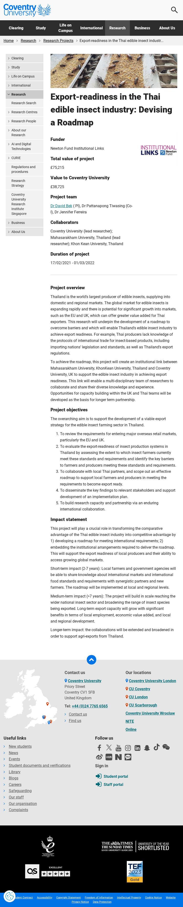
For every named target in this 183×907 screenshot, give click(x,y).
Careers (15, 784)
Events (14, 759)
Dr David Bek (61, 206)
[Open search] (174, 10)
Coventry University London (152, 681)
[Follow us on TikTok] (156, 747)
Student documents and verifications (40, 765)
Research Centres (24, 112)
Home (9, 40)
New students (20, 746)
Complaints (18, 810)
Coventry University (84, 681)
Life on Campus (65, 28)
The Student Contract (20, 897)
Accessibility (44, 897)
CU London (138, 697)
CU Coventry (139, 689)
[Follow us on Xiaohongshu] (109, 757)
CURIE (16, 158)
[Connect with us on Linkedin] (137, 749)
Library (14, 772)
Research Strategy (18, 183)
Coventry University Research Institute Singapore (18, 204)
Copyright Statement (68, 897)
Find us (75, 720)
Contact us (78, 714)
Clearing (16, 28)
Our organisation (23, 803)
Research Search (23, 103)
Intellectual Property (129, 897)
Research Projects (58, 40)
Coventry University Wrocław (150, 713)
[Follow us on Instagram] (128, 749)
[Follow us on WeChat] (166, 747)
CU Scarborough (143, 705)
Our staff (16, 797)
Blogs (13, 778)
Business (142, 28)
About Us (167, 28)
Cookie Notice (153, 897)
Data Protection (102, 901)
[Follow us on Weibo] (99, 757)
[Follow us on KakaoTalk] (128, 757)
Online (131, 729)
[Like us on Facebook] (99, 749)
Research (117, 28)
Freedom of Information (99, 897)
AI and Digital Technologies (21, 146)
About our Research (18, 132)
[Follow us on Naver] (118, 757)
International (91, 28)
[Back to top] (91, 660)
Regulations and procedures (23, 169)
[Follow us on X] (109, 747)
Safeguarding (20, 790)
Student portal (116, 776)
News (13, 753)
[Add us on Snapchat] (147, 749)
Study (41, 28)
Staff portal (113, 784)
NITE (130, 721)
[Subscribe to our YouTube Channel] (118, 749)
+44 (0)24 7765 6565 (90, 706)
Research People (23, 121)
